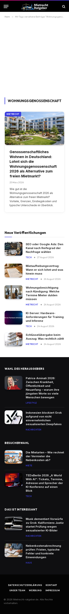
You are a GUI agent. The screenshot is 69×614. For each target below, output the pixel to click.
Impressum (52, 590)
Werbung (35, 590)
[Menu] (6, 6)
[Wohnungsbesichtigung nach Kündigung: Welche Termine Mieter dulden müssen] (13, 292)
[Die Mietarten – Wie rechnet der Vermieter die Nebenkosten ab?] (13, 457)
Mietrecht (13, 114)
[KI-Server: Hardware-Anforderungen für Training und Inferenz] (13, 318)
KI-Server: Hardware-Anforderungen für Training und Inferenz (45, 316)
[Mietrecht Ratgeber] (34, 6)
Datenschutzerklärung (25, 585)
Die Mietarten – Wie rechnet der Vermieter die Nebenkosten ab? (45, 456)
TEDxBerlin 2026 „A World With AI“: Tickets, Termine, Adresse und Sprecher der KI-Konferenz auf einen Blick (44, 483)
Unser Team (17, 590)
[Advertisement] (34, 61)
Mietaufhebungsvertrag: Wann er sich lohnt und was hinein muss (44, 269)
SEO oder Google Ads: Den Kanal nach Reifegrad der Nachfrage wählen (44, 248)
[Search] (63, 6)
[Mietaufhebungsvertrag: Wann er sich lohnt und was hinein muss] (13, 270)
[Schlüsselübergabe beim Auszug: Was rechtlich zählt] (13, 339)
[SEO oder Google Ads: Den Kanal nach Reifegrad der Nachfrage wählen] (13, 249)
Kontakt (51, 585)
